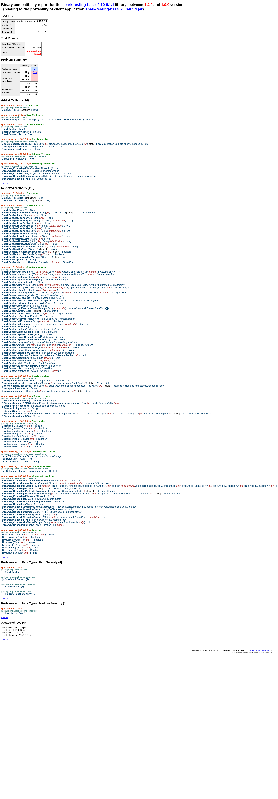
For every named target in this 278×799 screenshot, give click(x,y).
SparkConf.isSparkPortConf (33, 254)
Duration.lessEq (24, 436)
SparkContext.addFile (34, 277)
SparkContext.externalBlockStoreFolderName (33, 303)
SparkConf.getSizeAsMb (26, 233)
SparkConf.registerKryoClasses (38, 262)
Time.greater (21, 537)
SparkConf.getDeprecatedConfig (49, 212)
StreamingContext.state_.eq (37, 173)
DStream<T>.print (20, 411)
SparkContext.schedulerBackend (38, 353)
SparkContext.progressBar (39, 342)
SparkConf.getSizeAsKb (26, 228)
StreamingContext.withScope (35, 525)
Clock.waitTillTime (26, 200)
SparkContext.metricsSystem (32, 329)
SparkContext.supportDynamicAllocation (31, 366)
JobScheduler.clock (29, 471)
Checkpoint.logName (19, 388)
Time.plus (19, 553)
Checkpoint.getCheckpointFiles (75, 144)
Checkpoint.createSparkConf (35, 380)
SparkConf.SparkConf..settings (47, 119)
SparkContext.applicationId (23, 282)
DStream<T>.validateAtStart (22, 416)
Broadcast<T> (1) (13, 586)
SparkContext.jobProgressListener (38, 319)
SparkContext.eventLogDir (33, 298)
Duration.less (23, 433)
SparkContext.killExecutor (32, 321)
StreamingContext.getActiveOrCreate (58, 491)
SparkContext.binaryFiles (64, 285)
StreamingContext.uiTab (26, 178)
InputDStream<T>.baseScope (31, 456)
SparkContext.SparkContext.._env (28, 334)
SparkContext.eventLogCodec (32, 295)
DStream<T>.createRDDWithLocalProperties (63, 403)
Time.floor (28, 534)
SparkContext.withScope (33, 371)
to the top (4, 183)
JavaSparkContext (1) (15, 579)
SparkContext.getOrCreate (30, 311)
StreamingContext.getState (31, 499)
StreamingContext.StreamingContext (29, 514)
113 (35, 72)
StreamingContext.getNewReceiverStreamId (30, 168)
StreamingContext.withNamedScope (46, 522)
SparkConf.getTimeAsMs (26, 239)
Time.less (19, 542)
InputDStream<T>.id (17, 459)
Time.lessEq (20, 545)
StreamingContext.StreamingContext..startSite (69, 507)
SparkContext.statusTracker (30, 363)
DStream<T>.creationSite (33, 406)
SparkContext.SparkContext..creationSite (33, 339)
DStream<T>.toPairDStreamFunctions (107, 413)
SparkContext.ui (19, 134)
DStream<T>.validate (18, 158)
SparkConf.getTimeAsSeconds (29, 244)
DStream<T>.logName (20, 408)
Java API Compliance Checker (258, 650)
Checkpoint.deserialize (55, 383)
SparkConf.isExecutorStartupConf (36, 252)
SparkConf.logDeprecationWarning (34, 257)
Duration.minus (24, 439)
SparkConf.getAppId (19, 210)
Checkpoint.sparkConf (32, 146)
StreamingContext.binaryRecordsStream (57, 483)
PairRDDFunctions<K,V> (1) (18, 594)
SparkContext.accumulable (61, 272)
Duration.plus (23, 444)
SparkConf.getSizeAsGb (26, 223)
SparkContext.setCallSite (31, 358)
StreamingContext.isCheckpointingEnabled (33, 501)
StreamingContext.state (30, 171)
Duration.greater (25, 428)
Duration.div (22, 426)
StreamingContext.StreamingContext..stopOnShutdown (37, 509)
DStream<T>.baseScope (29, 400)
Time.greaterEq (22, 540)
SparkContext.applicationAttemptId (35, 279)
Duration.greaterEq (26, 431)
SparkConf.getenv (24, 215)
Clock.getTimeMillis (22, 198)
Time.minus (20, 547)
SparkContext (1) (12, 572)
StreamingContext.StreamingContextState (49, 176)
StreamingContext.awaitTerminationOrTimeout (41, 480)
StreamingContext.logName (23, 504)
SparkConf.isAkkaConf (30, 249)
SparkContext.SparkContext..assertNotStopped (33, 337)
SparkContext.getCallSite (21, 132)
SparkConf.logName (19, 259)
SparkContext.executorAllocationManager (50, 300)
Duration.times (22, 446)
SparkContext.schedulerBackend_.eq (44, 355)
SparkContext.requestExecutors (41, 347)
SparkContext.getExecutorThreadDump (55, 308)
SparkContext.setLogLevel (29, 360)
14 (35, 69)
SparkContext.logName (20, 326)
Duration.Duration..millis (20, 441)
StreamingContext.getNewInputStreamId (28, 496)
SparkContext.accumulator (58, 274)
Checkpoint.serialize (47, 391)
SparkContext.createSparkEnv (64, 292)
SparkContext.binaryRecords (67, 287)
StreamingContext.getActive (41, 488)
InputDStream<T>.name (21, 461)
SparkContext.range (48, 345)
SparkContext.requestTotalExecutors (38, 350)
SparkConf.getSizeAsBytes (27, 218)
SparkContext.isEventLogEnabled (27, 316)
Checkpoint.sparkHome (21, 149)
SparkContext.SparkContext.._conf (29, 332)
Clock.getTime (20, 110)
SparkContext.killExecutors (45, 324)
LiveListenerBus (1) (14, 613)
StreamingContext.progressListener (41, 512)
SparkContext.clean (18, 129)
